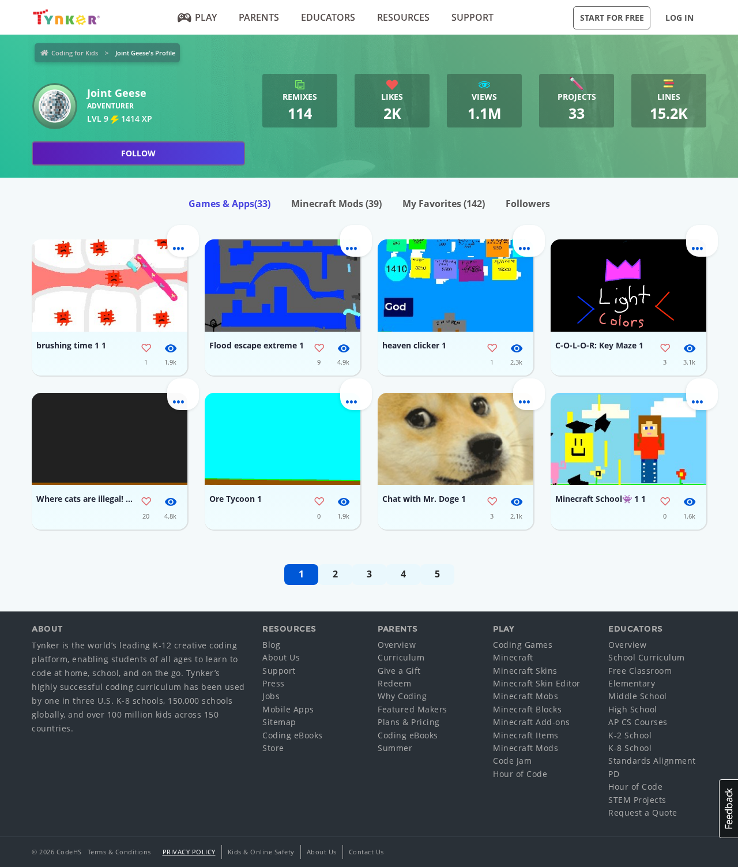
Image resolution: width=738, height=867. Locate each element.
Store (273, 747)
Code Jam (512, 760)
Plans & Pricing (409, 721)
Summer (395, 747)
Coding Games (522, 644)
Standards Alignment (652, 760)
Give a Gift (399, 670)
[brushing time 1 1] (109, 285)
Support (472, 17)
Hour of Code (520, 773)
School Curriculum (646, 657)
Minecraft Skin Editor (537, 683)
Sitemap (279, 721)
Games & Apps (229, 203)
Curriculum (401, 657)
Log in (679, 17)
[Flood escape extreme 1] (282, 285)
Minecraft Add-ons (531, 721)
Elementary (631, 683)
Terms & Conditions (119, 851)
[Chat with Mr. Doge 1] (455, 439)
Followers (528, 203)
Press (273, 683)
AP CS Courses (638, 721)
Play (206, 17)
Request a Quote (642, 812)
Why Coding (402, 695)
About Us (281, 657)
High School (632, 709)
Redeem (394, 683)
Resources (403, 17)
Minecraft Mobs (525, 695)
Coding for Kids (74, 52)
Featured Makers (412, 709)
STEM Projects (637, 799)
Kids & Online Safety (261, 851)
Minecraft (513, 657)
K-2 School (630, 735)
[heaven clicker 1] (455, 285)
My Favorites (443, 203)
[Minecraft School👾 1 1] (628, 439)
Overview (397, 644)
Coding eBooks (292, 735)
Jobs (271, 695)
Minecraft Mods (336, 203)
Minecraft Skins (525, 670)
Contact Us (366, 851)
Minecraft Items (526, 735)
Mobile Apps (288, 709)
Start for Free (612, 17)
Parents (259, 17)
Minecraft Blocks (527, 709)
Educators (328, 17)
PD (613, 773)
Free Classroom (640, 670)
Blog (271, 644)
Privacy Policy (189, 851)
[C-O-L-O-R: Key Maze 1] (628, 285)
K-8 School (630, 747)
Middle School (637, 695)
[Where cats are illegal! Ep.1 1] (109, 439)
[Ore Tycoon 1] (282, 439)
